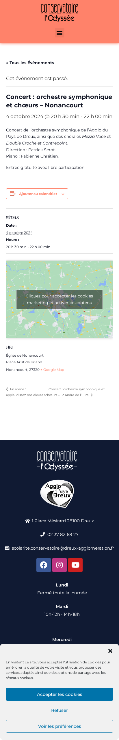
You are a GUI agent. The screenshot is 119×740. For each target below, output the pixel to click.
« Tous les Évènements (30, 62)
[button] (110, 651)
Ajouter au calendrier (38, 194)
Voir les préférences (59, 726)
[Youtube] (75, 565)
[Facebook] (43, 565)
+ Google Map (52, 369)
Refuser (59, 710)
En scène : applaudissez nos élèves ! (25, 392)
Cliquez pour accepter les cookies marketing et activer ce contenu (59, 299)
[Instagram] (59, 565)
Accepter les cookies (59, 694)
